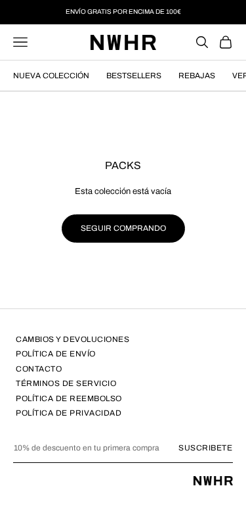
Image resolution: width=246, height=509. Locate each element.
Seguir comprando (123, 228)
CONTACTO (39, 369)
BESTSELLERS (133, 75)
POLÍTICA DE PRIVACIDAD (68, 413)
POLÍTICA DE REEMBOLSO (69, 398)
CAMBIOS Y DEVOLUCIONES (72, 339)
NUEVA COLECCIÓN (51, 75)
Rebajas (196, 75)
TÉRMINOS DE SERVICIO (66, 383)
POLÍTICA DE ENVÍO (56, 353)
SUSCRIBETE (205, 447)
